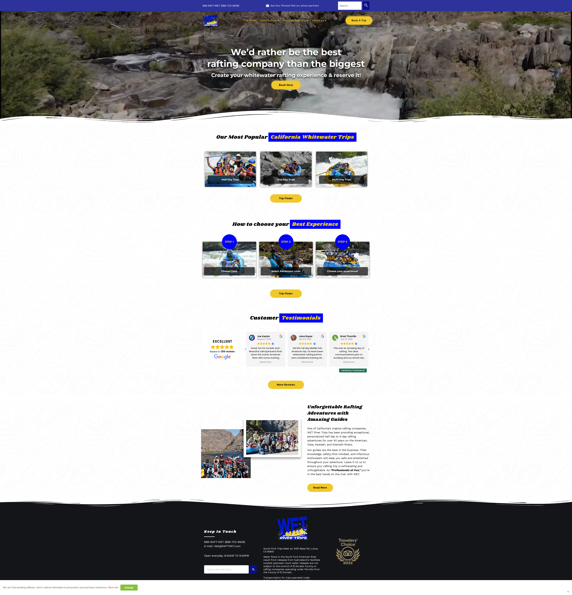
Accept (129, 587)
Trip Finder (250, 20)
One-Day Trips (286, 179)
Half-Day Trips (230, 179)
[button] (368, 349)
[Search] (366, 5)
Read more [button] (265, 362)
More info (113, 587)
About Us (318, 20)
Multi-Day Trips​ (341, 179)
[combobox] (350, 5)
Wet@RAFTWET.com (227, 546)
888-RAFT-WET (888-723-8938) (221, 5)
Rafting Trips (268, 20)
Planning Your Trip (294, 20)
